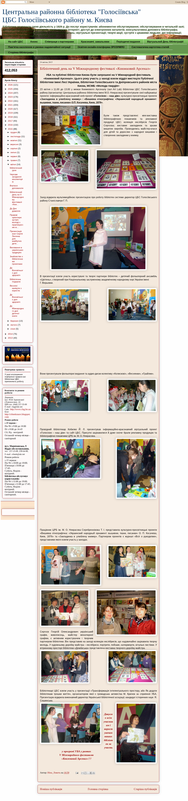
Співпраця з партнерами (59, 41)
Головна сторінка (98, 789)
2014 (10, 334)
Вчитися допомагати (16, 186)
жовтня (14, 140)
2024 (10, 93)
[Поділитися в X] (88, 773)
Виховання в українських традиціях (16, 250)
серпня (14, 148)
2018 (10, 117)
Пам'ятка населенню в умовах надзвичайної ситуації (39, 47)
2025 (10, 89)
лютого (14, 325)
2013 (10, 338)
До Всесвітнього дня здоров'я (16, 271)
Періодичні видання (128, 41)
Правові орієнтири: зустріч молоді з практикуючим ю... (16, 221)
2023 (10, 97)
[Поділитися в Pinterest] (93, 773)
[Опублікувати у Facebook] (90, 773)
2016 (10, 125)
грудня (13, 132)
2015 (10, 129)
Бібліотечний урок (16, 169)
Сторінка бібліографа (20, 52)
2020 (10, 109)
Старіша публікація (145, 789)
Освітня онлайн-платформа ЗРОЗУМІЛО (101, 47)
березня (14, 321)
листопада (15, 136)
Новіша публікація (51, 789)
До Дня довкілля (15, 209)
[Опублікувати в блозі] (85, 773)
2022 (10, 101)
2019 (10, 113)
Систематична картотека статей (150, 47)
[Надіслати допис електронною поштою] (76, 772)
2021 (10, 105)
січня (13, 329)
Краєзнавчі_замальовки (95, 41)
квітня (13, 164)
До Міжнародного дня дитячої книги (17, 311)
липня (13, 152)
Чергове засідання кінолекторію (16, 178)
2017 (10, 121)
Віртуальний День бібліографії (165, 41)
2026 (10, 85)
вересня (14, 144)
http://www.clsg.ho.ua (20, 409)
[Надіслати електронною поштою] (82, 773)
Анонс (34, 41)
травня (14, 160)
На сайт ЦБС (15, 41)
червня (14, 156)
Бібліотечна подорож (15, 280)
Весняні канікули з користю (15, 288)
